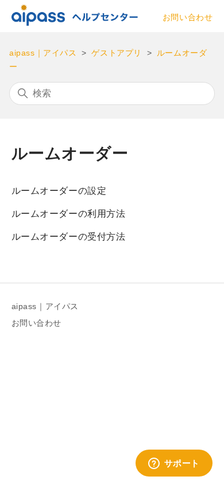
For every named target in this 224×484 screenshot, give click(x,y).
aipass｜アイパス (43, 52)
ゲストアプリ (116, 52)
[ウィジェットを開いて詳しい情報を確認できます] (174, 464)
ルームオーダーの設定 (59, 191)
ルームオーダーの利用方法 (68, 213)
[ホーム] (74, 23)
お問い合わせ (188, 17)
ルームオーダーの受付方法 (68, 236)
